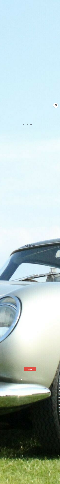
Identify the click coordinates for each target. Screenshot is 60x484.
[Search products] (55, 105)
